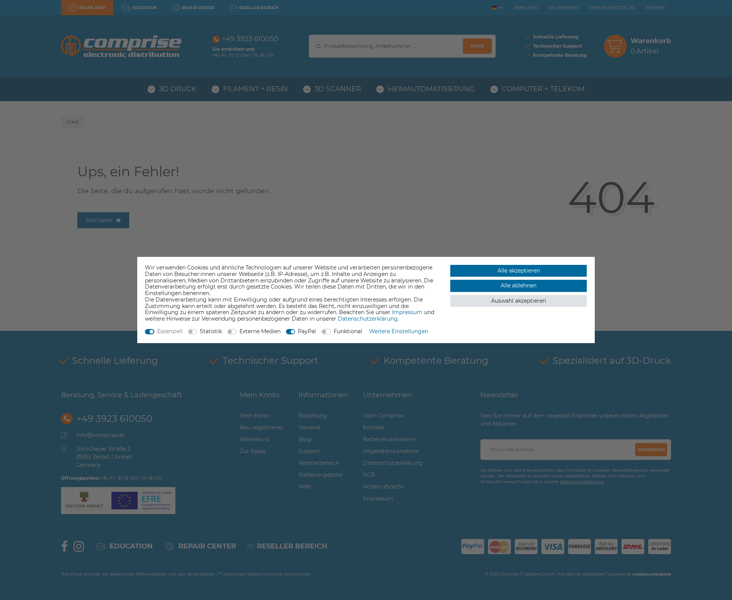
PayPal (307, 331)
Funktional (348, 331)
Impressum (407, 312)
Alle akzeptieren (519, 270)
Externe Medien (260, 331)
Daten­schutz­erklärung (368, 318)
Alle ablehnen (518, 285)
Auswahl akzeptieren (518, 300)
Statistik (211, 331)
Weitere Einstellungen (398, 331)
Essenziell (170, 331)
